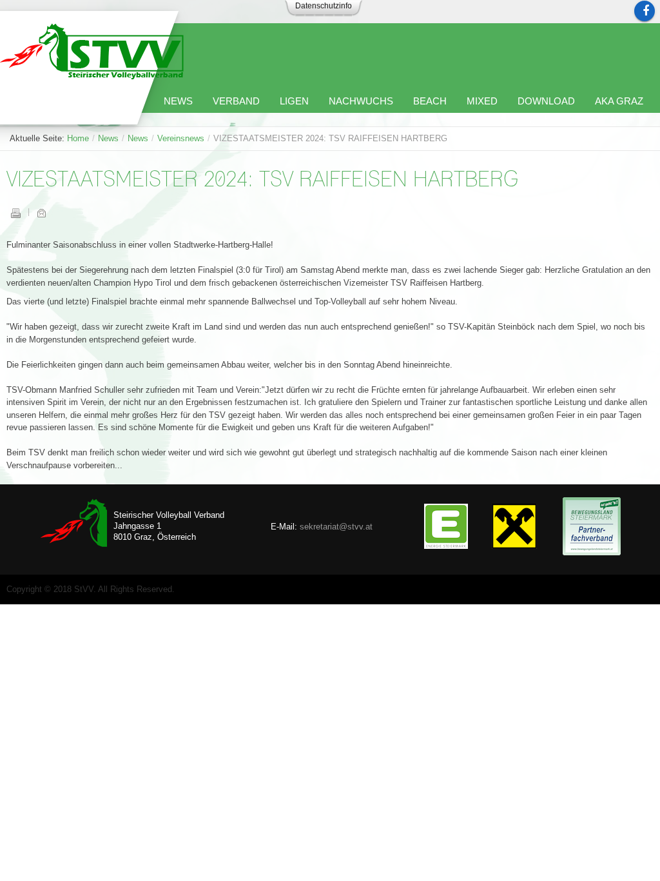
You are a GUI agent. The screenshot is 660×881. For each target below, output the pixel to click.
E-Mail (41, 213)
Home (78, 138)
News (108, 138)
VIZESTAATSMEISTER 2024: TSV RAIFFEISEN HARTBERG (262, 180)
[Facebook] (644, 11)
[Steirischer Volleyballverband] (92, 51)
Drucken (15, 213)
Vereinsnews (180, 138)
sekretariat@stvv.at (336, 526)
